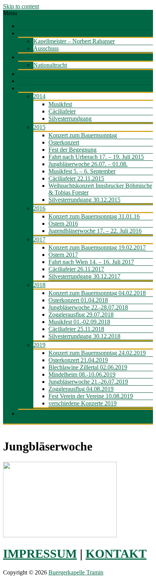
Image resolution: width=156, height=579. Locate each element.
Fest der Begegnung (72, 149)
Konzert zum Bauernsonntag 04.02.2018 (97, 293)
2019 (39, 345)
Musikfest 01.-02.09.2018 (79, 322)
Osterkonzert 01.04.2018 (78, 300)
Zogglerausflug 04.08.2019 (81, 389)
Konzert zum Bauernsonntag (82, 135)
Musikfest (60, 104)
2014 (39, 96)
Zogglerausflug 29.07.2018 (81, 314)
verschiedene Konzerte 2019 (82, 403)
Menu (10, 13)
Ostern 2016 (63, 223)
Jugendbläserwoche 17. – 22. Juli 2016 (95, 231)
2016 (39, 208)
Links (25, 413)
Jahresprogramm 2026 (44, 74)
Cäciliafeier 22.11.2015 (76, 178)
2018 (39, 285)
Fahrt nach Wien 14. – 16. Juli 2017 (91, 262)
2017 (39, 239)
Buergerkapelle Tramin (75, 572)
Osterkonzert (63, 142)
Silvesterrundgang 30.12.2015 (84, 199)
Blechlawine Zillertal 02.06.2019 (87, 367)
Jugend (26, 81)
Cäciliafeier (62, 111)
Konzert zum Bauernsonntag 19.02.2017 (97, 247)
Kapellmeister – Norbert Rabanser (74, 41)
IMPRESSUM (40, 553)
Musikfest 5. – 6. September (81, 171)
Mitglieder (30, 33)
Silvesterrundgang (70, 118)
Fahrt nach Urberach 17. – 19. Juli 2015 (96, 157)
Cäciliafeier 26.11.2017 (76, 269)
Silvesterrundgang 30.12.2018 (84, 336)
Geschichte (31, 57)
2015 (39, 127)
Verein (26, 26)
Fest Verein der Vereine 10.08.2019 (90, 396)
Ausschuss (46, 48)
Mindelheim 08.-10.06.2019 (81, 374)
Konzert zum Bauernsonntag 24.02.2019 (97, 353)
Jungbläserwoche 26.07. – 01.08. (88, 164)
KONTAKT (116, 553)
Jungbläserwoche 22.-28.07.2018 (88, 307)
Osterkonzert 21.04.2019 (78, 360)
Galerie (27, 88)
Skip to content (21, 6)
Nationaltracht (50, 65)
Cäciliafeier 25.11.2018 (76, 329)
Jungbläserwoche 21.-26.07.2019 (88, 381)
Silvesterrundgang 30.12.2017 (84, 276)
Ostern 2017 (63, 254)
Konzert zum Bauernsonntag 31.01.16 (94, 216)
